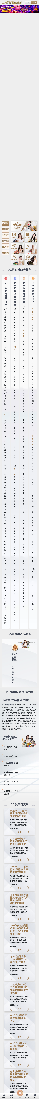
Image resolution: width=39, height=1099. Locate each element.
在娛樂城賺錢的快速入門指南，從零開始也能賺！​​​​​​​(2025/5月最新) (19, 898)
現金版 (23, 333)
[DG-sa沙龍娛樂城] (31, 248)
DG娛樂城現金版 (8, 705)
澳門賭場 (12, 763)
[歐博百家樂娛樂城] (17, 248)
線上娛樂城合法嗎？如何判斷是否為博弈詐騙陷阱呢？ (19, 1075)
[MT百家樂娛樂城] (31, 237)
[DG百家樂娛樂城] (24, 225)
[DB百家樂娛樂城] (17, 237)
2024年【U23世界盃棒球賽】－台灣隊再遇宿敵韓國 (19, 869)
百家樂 (14, 471)
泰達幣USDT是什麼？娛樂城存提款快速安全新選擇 (19, 813)
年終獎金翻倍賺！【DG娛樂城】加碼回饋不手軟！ (19, 959)
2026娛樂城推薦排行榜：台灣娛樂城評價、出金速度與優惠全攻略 (19, 929)
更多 (19, 832)
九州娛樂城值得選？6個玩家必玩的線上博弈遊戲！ (19, 841)
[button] (3, 2)
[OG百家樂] (31, 260)
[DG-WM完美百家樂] (17, 260)
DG (5, 415)
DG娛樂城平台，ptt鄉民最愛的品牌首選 (18, 1046)
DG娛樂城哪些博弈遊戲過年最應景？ (18, 1018)
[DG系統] (13, 2)
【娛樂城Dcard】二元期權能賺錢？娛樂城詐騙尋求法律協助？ (19, 988)
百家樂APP (33, 438)
